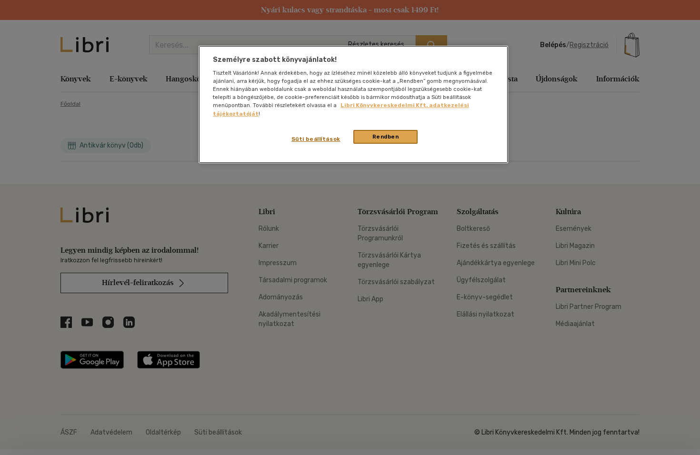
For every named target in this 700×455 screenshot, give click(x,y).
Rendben (385, 136)
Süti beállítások (315, 139)
